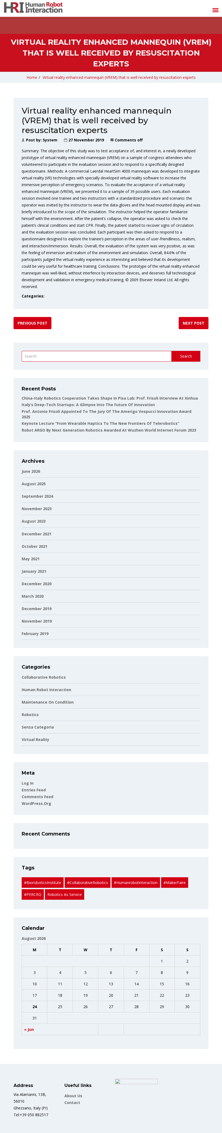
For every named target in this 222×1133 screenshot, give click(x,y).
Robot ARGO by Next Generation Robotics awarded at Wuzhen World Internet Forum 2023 (109, 430)
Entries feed (34, 789)
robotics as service (64, 894)
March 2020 (33, 596)
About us (73, 1095)
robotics (30, 714)
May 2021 (31, 558)
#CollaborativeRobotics (87, 882)
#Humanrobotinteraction (136, 882)
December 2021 (36, 533)
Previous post (32, 323)
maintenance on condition (48, 702)
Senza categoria (38, 727)
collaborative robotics (44, 677)
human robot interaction (46, 689)
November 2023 (37, 508)
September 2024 (37, 496)
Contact (72, 1102)
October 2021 (34, 546)
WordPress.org (36, 803)
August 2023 (34, 521)
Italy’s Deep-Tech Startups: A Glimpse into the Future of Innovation (88, 404)
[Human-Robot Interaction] (33, 8)
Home (32, 77)
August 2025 (34, 483)
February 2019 (35, 633)
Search (186, 356)
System (50, 140)
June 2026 (31, 471)
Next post (193, 323)
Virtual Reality (35, 739)
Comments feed (37, 796)
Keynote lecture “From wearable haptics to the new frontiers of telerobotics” (100, 423)
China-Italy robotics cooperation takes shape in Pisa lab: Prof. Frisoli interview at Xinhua (110, 398)
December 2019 (36, 608)
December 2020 (36, 583)
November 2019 (37, 621)
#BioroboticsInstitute (42, 882)
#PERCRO (32, 894)
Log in (28, 783)
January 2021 (34, 571)
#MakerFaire (175, 882)
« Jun (29, 1029)
